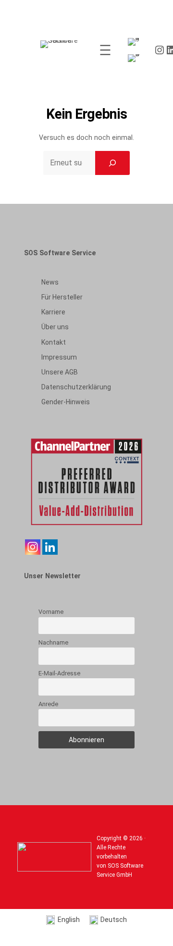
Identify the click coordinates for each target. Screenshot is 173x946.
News (50, 282)
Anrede (48, 704)
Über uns (55, 327)
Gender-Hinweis (65, 402)
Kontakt (53, 342)
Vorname (50, 611)
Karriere (53, 312)
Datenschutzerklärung (76, 387)
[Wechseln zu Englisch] (135, 42)
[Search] (112, 163)
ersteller (62, 297)
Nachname (53, 642)
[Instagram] (32, 547)
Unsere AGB (59, 372)
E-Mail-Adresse (59, 673)
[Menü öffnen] (105, 50)
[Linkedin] (50, 547)
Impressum (59, 357)
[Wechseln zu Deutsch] (135, 58)
